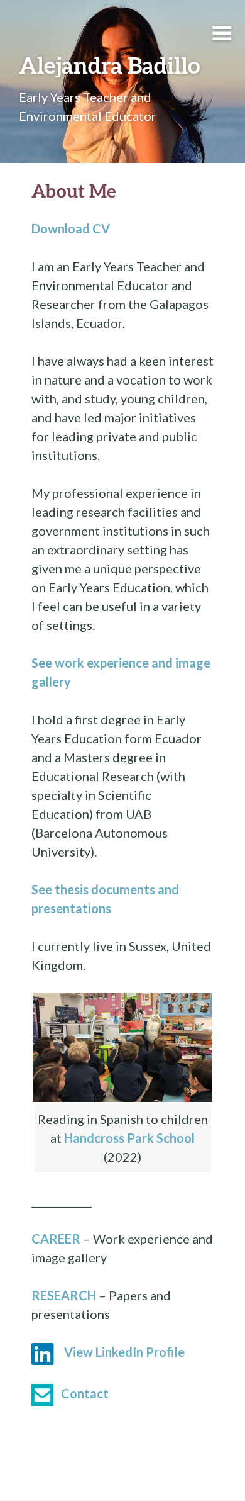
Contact (85, 1393)
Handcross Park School (129, 1137)
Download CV (70, 228)
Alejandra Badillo (109, 65)
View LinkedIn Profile (124, 1351)
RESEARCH (63, 1295)
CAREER (55, 1238)
